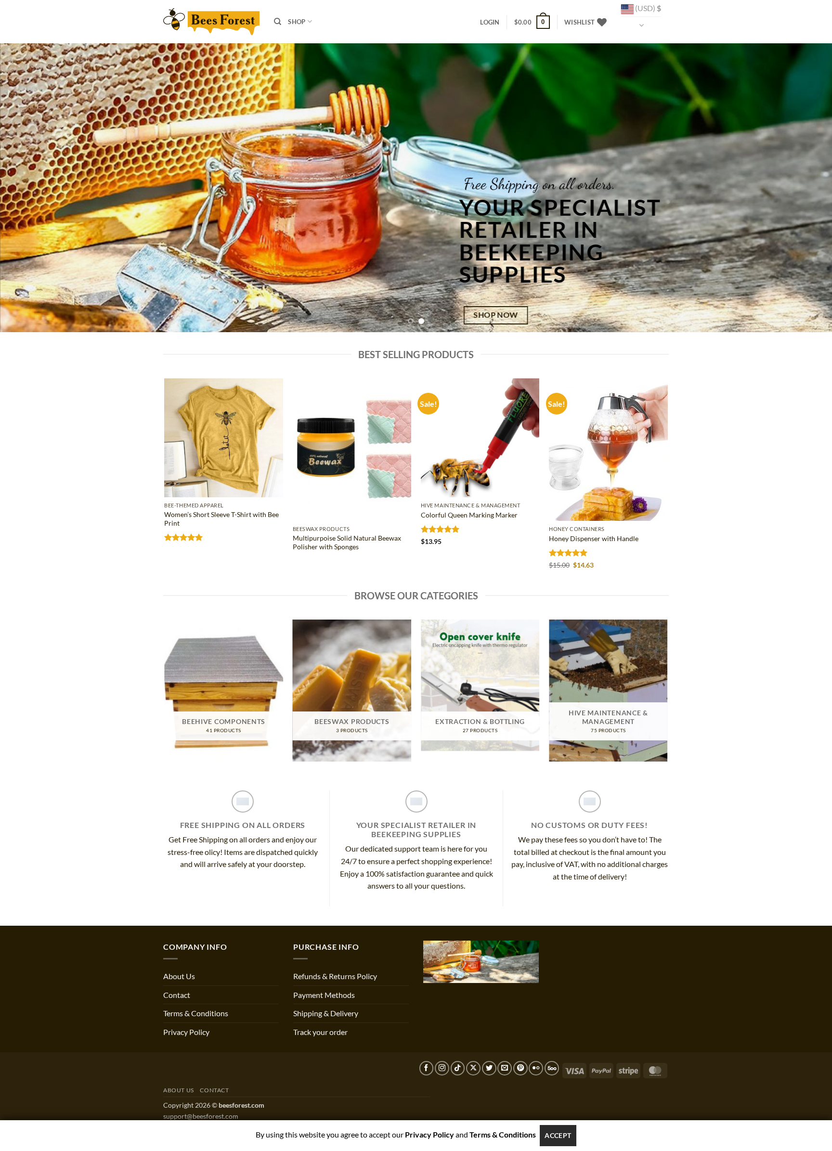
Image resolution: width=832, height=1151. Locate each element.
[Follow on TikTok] (458, 1068)
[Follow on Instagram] (442, 1068)
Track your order (320, 1031)
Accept (558, 1135)
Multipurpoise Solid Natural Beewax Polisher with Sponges (347, 542)
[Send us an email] (504, 1068)
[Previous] (29, 188)
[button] (489, 22)
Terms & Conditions (195, 1013)
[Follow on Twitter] (489, 1068)
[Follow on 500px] (552, 1068)
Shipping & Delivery (325, 1013)
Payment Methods (324, 994)
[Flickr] (536, 1068)
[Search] (277, 22)
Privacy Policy (186, 1031)
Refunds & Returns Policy (335, 976)
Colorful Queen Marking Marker (469, 515)
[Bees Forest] (211, 21)
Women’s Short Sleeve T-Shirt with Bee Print (221, 519)
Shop (296, 22)
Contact (176, 994)
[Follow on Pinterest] (520, 1068)
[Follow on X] (473, 1068)
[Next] (803, 188)
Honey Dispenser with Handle (593, 538)
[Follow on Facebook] (426, 1068)
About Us (179, 976)
